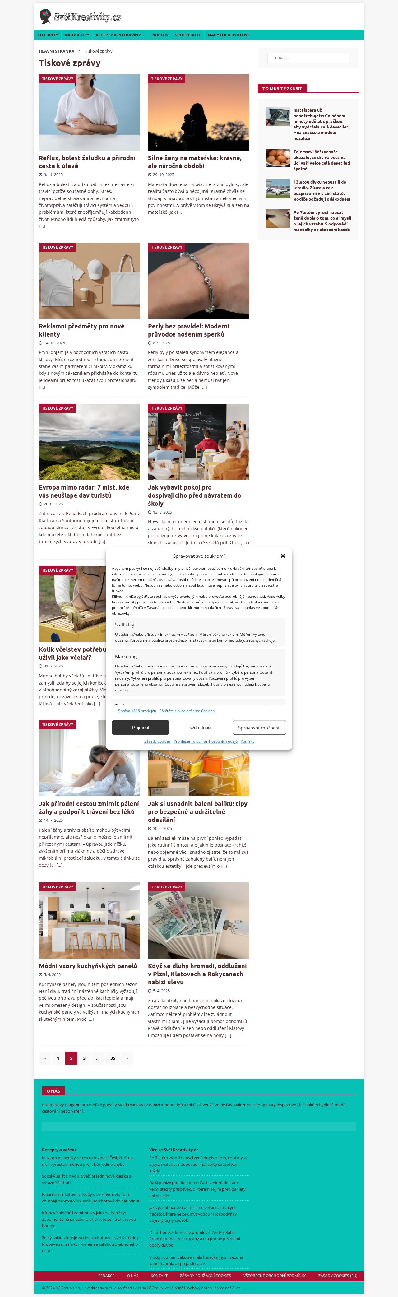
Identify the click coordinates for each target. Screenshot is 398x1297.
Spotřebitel (188, 35)
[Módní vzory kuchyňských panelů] (90, 920)
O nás (132, 1275)
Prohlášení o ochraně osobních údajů (206, 741)
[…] (42, 226)
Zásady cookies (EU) (338, 1275)
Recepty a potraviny (118, 35)
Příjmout (140, 727)
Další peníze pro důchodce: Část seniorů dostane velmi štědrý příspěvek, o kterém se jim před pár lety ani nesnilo (197, 1189)
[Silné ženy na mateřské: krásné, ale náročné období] (199, 112)
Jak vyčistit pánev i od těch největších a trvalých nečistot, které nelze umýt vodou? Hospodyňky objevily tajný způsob (193, 1214)
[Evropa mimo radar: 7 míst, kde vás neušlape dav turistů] (90, 442)
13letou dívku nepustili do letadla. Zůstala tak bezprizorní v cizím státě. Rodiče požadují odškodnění (322, 190)
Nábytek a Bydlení (228, 35)
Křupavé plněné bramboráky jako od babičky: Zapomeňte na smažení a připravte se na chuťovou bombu (89, 1219)
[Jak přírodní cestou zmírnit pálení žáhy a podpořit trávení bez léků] (90, 758)
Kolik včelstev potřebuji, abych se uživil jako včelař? (89, 653)
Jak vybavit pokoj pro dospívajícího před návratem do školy (194, 495)
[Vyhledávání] (308, 58)
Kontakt (247, 741)
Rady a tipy (77, 35)
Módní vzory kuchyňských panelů (88, 966)
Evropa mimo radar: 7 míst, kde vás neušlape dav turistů (84, 491)
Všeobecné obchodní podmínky (274, 1275)
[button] (283, 556)
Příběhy (160, 35)
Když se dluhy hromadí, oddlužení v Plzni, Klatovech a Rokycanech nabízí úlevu (197, 974)
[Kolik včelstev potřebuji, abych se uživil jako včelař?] (90, 604)
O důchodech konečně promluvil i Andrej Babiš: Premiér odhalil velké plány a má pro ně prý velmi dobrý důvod (194, 1239)
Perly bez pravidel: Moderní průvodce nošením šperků (188, 330)
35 (112, 1058)
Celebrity (47, 35)
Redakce (106, 1275)
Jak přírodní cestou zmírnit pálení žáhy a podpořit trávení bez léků (89, 807)
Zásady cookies (157, 741)
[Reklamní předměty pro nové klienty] (90, 281)
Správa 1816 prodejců (137, 711)
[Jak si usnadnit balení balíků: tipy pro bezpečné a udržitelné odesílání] (199, 758)
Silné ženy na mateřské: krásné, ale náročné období (195, 162)
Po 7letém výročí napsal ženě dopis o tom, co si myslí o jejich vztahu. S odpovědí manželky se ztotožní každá (322, 220)
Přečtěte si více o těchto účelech (187, 711)
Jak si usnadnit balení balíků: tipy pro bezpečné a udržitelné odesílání (198, 811)
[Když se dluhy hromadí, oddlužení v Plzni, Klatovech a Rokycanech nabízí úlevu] (199, 920)
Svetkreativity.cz (133, 1105)
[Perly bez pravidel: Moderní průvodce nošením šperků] (199, 281)
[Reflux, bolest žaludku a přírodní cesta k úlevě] (90, 112)
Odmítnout (201, 727)
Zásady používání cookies (205, 1275)
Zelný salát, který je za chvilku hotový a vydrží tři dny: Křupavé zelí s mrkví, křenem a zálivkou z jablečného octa (91, 1244)
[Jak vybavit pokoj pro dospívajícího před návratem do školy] (199, 442)
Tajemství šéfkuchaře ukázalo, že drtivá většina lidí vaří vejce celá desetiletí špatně (322, 160)
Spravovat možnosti (259, 727)
